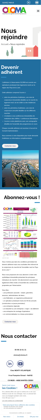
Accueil (4, 44)
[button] (38, 11)
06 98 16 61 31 (20, 350)
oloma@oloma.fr (20, 355)
